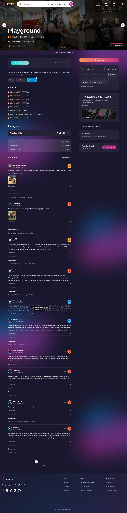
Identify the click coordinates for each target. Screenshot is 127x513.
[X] (3, 490)
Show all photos (118, 45)
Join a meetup (85, 486)
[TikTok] (11, 490)
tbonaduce (16, 370)
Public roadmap (86, 490)
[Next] (123, 25)
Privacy (108, 482)
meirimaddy (17, 301)
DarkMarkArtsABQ (19, 165)
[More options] (64, 166)
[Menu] (123, 4)
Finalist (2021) (15, 110)
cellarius (16, 427)
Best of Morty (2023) (17, 99)
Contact (66, 490)
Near (49, 3)
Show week (112, 69)
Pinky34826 (17, 203)
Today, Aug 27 (90, 69)
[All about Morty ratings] (18, 126)
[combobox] (58, 5)
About (65, 478)
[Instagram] (7, 490)
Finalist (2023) (15, 103)
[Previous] (4, 25)
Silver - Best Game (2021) (19, 114)
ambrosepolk (17, 401)
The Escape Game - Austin (21, 41)
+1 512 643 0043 (87, 103)
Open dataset (110, 478)
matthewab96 (17, 270)
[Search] (71, 4)
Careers (66, 486)
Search (24, 3)
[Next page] (43, 461)
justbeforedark (18, 351)
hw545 (15, 239)
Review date (65, 157)
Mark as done (17, 63)
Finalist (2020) (15, 118)
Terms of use (110, 486)
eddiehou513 (17, 320)
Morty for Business (87, 482)
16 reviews (40, 37)
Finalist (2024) (15, 96)
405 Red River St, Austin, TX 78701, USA (95, 100)
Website (85, 105)
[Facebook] (15, 490)
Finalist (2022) (15, 107)
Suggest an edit (110, 147)
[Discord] (19, 490)
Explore (98, 5)
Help (82, 478)
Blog (65, 482)
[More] (26, 63)
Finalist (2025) (15, 92)
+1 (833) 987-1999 (111, 490)
